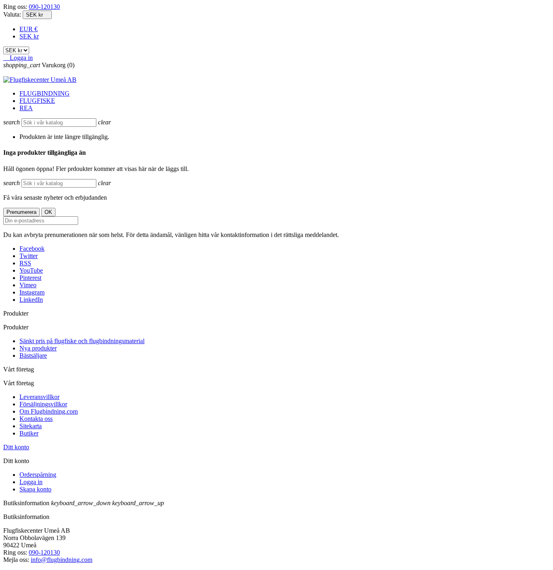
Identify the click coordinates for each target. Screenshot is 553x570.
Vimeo (27, 285)
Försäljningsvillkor (43, 404)
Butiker (28, 433)
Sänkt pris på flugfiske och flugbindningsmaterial (82, 340)
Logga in (31, 481)
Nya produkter (38, 348)
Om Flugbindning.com (48, 411)
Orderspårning (37, 474)
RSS (25, 263)
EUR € (28, 29)
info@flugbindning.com (61, 559)
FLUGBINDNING (44, 93)
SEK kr (29, 36)
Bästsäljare (33, 355)
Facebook (32, 248)
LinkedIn (31, 299)
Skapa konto (35, 489)
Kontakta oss (36, 418)
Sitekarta (30, 426)
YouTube (31, 270)
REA (26, 108)
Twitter (28, 255)
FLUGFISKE (37, 100)
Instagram (32, 292)
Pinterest (30, 277)
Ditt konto (16, 447)
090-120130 (44, 6)
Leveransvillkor (39, 396)
